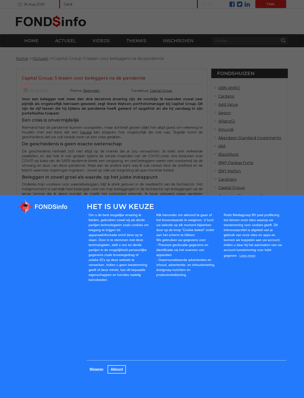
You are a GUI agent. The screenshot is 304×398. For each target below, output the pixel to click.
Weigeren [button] (96, 369)
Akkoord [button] (117, 369)
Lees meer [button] (247, 255)
